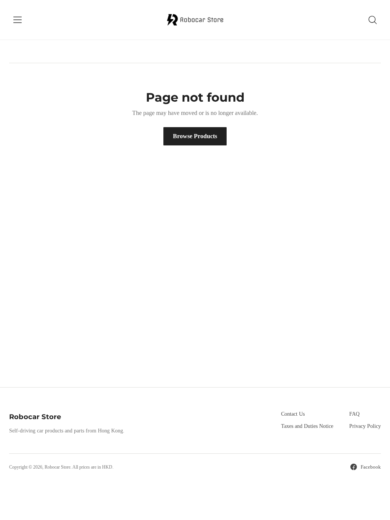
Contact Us (293, 414)
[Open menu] (17, 19)
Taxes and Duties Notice (307, 426)
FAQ (354, 414)
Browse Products (195, 136)
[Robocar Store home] (195, 20)
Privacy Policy (365, 426)
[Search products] (372, 19)
